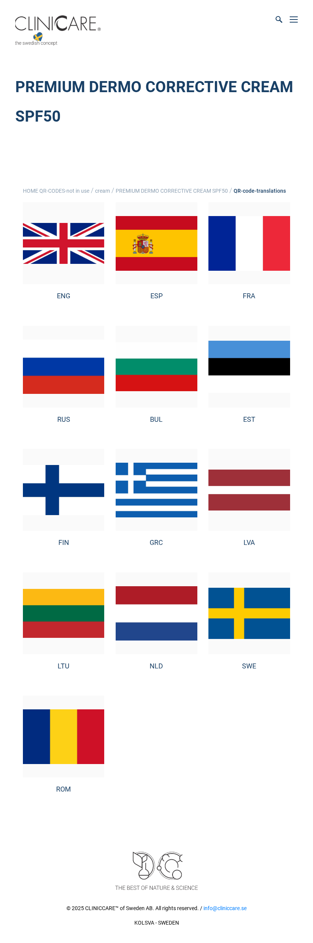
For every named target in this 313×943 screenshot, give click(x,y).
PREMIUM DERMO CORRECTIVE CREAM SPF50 (172, 191)
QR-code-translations (260, 191)
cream (102, 191)
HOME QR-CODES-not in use (56, 191)
